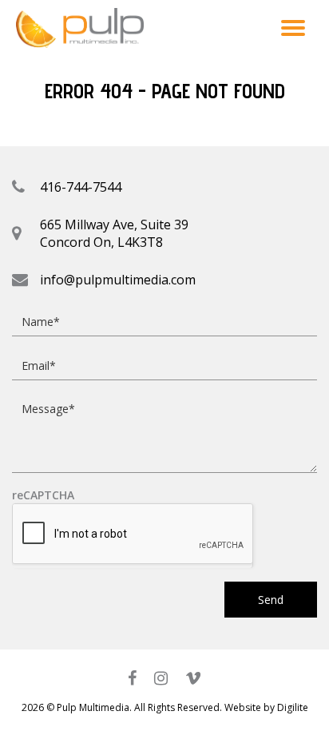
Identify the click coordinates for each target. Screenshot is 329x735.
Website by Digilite (266, 707)
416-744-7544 (80, 187)
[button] (293, 27)
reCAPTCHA (43, 496)
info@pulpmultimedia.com (118, 279)
